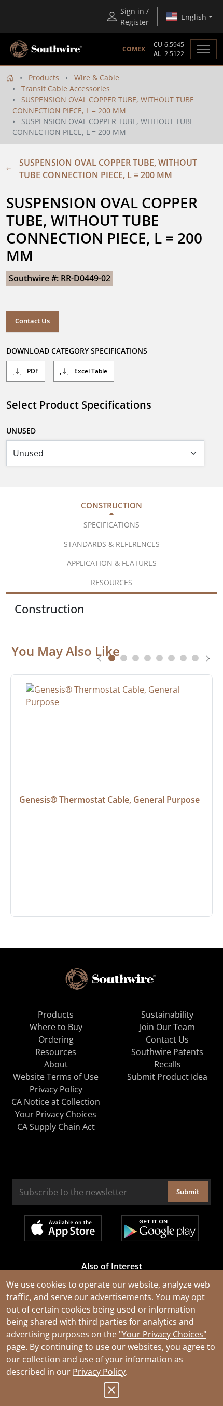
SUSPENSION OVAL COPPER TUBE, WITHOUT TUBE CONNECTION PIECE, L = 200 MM (108, 169)
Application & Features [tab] (112, 563)
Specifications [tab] (111, 525)
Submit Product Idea (167, 1077)
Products (44, 78)
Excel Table (90, 371)
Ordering (56, 1039)
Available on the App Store (63, 1228)
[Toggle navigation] (203, 49)
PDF (31, 371)
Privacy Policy (99, 1371)
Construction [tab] (111, 505)
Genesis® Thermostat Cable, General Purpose (109, 799)
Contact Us (32, 321)
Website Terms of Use (56, 1077)
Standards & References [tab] (112, 544)
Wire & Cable (96, 78)
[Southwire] (46, 49)
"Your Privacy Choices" (162, 1334)
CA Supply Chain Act (56, 1126)
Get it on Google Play (160, 1228)
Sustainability (167, 1014)
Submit (187, 1191)
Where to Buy (56, 1027)
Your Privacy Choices (55, 1114)
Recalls (167, 1064)
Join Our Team (167, 1027)
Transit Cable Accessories (65, 88)
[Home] (9, 77)
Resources (55, 1052)
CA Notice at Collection (55, 1101)
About (56, 1064)
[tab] (111, 658)
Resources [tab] (111, 582)
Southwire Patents (167, 1052)
